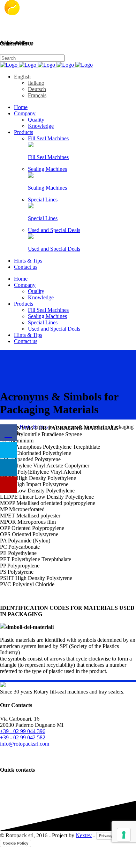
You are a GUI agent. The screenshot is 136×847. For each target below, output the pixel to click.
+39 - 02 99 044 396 (22, 731)
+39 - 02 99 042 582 (22, 737)
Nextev (84, 835)
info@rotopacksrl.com (24, 744)
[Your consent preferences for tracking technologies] (123, 834)
